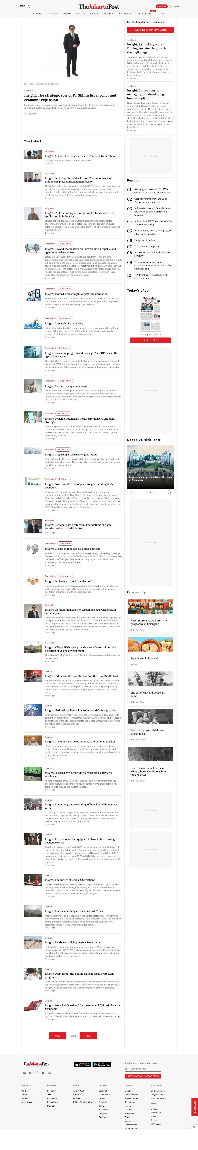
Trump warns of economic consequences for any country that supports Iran (153, 265)
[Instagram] (31, 1073)
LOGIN (175, 6)
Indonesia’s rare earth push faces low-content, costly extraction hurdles (152, 211)
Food (127, 1117)
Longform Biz (157, 1094)
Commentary (105, 1094)
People (128, 1106)
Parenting (129, 1113)
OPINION (80, 14)
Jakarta (24, 1094)
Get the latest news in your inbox (146, 21)
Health (128, 1109)
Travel (153, 1116)
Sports (154, 1120)
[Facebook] (37, 1073)
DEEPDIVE (109, 14)
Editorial (103, 1091)
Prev (57, 1036)
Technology (130, 1102)
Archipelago (26, 1102)
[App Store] (82, 1064)
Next (88, 1036)
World (67, 14)
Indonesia (38, 14)
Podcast (102, 1117)
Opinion (103, 1085)
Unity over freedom (144, 240)
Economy (51, 1091)
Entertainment (131, 1094)
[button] (170, 492)
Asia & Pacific (79, 1091)
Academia (103, 1109)
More (153, 1103)
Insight (102, 1098)
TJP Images (156, 1124)
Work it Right (131, 1128)
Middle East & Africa (82, 1102)
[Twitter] (43, 1073)
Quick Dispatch (158, 1091)
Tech (49, 1094)
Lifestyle (128, 1091)
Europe (76, 1098)
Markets (51, 1106)
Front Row (125, 14)
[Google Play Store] (101, 1065)
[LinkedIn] (24, 1073)
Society (24, 1098)
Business (53, 14)
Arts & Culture (131, 1098)
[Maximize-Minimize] (194, 1127)
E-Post (162, 14)
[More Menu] (22, 6)
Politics (24, 1091)
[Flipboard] (49, 1073)
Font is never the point (146, 246)
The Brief (103, 1106)
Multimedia (156, 1112)
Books (127, 1121)
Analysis (103, 1102)
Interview (103, 1113)
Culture (128, 1085)
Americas (77, 1094)
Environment (131, 1124)
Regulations (52, 1102)
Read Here (150, 340)
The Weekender (145, 14)
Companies (52, 1098)
